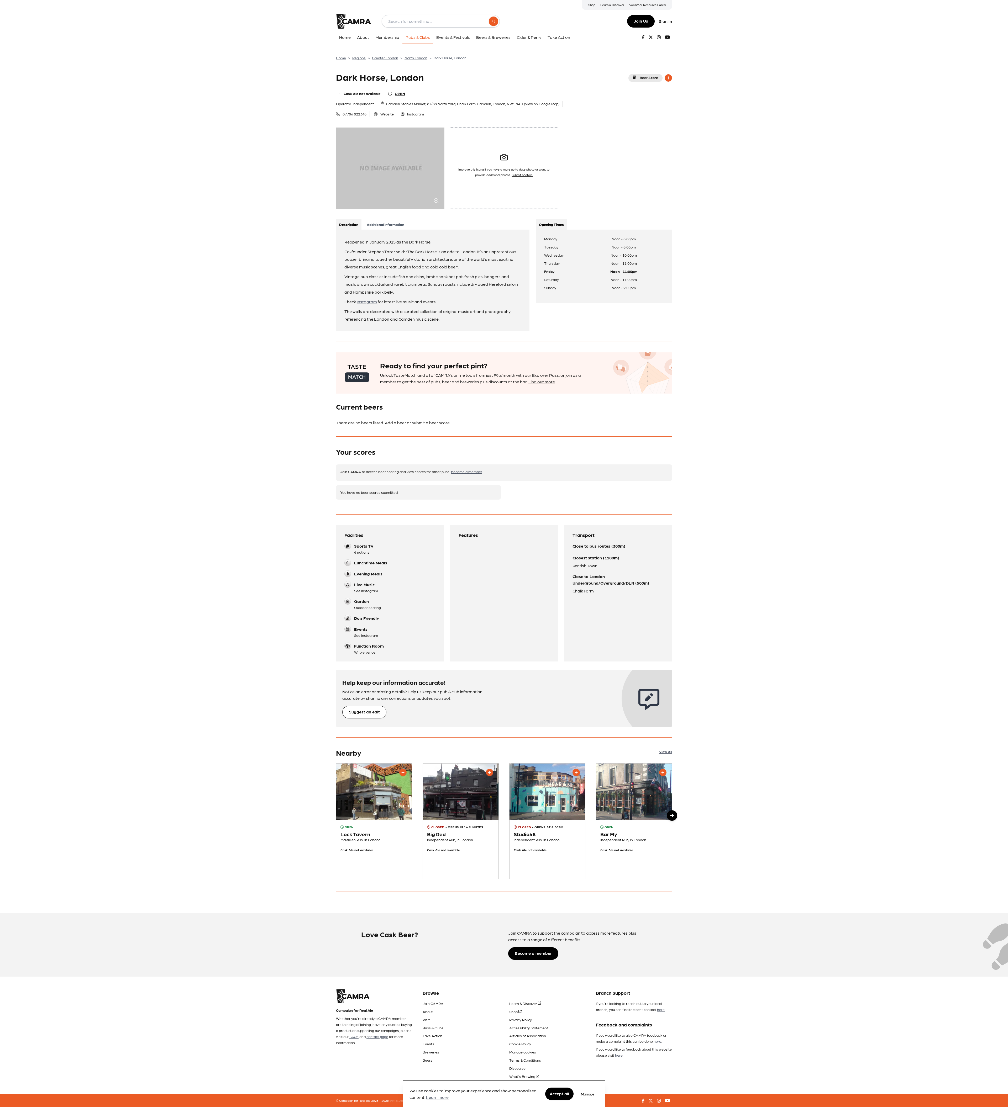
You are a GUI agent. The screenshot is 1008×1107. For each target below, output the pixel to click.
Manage (587, 1094)
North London (416, 58)
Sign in (665, 21)
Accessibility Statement (528, 1028)
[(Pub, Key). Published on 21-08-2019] (634, 821)
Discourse (517, 1068)
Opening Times (551, 224)
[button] (672, 815)
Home (341, 58)
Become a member (466, 471)
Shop (591, 5)
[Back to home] (353, 21)
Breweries (431, 1052)
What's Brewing (522, 1076)
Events (428, 1044)
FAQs (354, 1036)
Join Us (641, 20)
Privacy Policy (520, 1020)
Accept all (559, 1093)
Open (400, 93)
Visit (426, 1020)
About (428, 1011)
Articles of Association (527, 1036)
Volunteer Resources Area (647, 5)
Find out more (541, 381)
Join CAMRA (433, 1003)
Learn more (437, 1097)
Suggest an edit (364, 711)
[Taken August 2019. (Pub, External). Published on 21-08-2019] (547, 821)
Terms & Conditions (525, 1060)
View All (665, 751)
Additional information (385, 224)
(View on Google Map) (541, 104)
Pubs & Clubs (433, 1028)
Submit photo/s (522, 175)
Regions (359, 58)
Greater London (385, 58)
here (661, 1009)
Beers (427, 1060)
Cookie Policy (520, 1044)
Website (387, 114)
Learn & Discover (612, 5)
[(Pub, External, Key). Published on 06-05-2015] (374, 821)
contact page (377, 1036)
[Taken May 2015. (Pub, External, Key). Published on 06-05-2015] (460, 821)
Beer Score (649, 77)
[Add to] (668, 78)
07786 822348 (354, 114)
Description (348, 224)
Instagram (415, 114)
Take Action (432, 1036)
